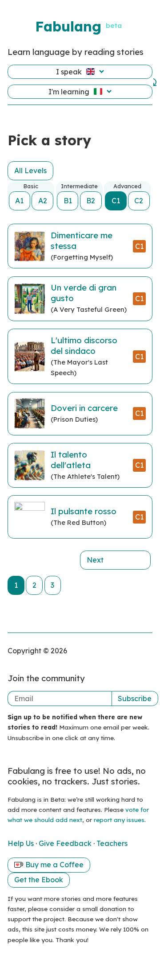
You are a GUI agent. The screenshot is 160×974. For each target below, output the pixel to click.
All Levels (30, 170)
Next (95, 559)
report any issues (119, 819)
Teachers (112, 843)
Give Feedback (66, 843)
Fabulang (68, 26)
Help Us (22, 843)
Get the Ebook (38, 879)
